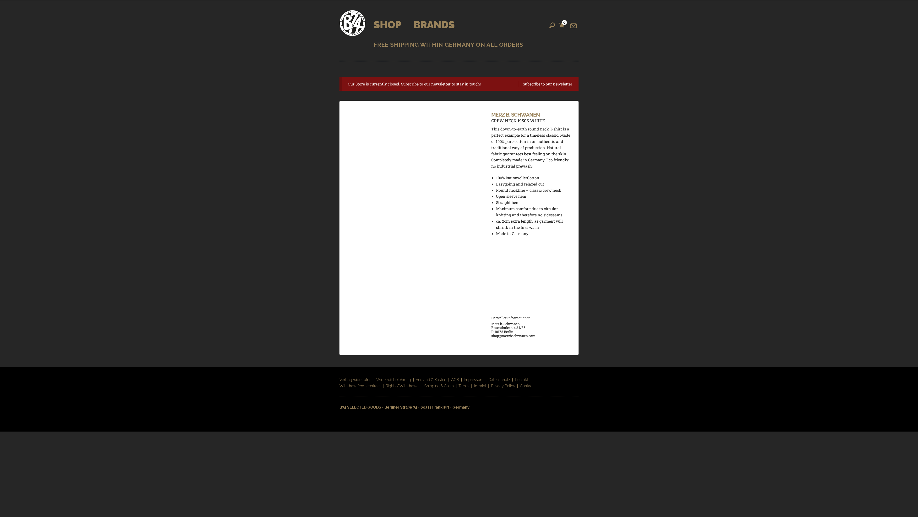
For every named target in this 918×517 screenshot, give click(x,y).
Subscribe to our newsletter (547, 83)
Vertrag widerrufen (355, 379)
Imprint (480, 386)
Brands (434, 25)
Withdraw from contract (360, 386)
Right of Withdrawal (403, 386)
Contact (527, 386)
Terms (464, 386)
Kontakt (521, 379)
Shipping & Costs (439, 386)
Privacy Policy (503, 386)
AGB (455, 379)
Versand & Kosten (431, 379)
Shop (387, 25)
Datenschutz (499, 379)
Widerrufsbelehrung (393, 379)
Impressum (474, 379)
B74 (352, 23)
